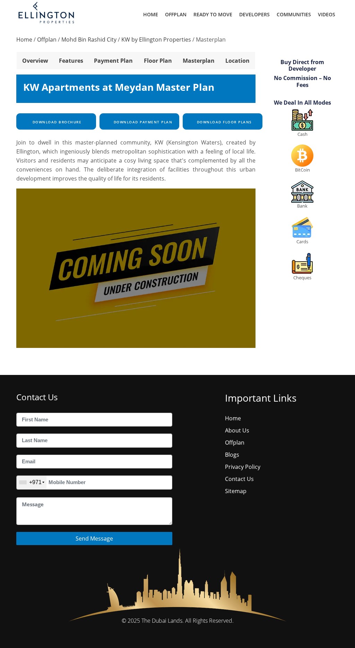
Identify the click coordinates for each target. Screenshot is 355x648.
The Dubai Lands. (162, 620)
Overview (35, 60)
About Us (237, 430)
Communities (294, 14)
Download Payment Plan (142, 122)
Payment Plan (113, 60)
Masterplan (199, 60)
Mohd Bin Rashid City (88, 39)
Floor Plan (158, 60)
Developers (254, 14)
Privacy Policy (242, 467)
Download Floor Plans (223, 122)
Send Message (94, 538)
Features (71, 60)
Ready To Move (212, 14)
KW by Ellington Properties (156, 39)
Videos (326, 14)
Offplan (176, 14)
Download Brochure (56, 122)
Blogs (232, 454)
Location (237, 60)
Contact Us (239, 479)
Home (150, 14)
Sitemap (235, 491)
